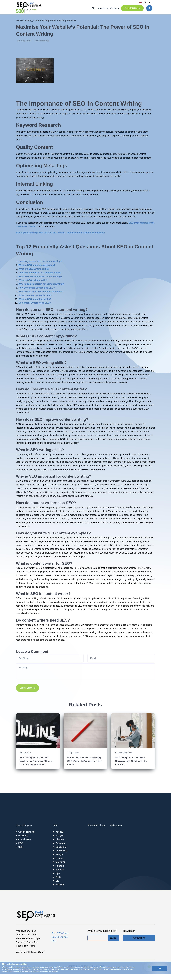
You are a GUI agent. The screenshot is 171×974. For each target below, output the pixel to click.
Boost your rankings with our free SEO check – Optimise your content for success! (60, 232)
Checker (60, 839)
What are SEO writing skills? (34, 269)
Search (113, 938)
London (59, 858)
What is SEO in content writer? (35, 299)
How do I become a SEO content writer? (40, 272)
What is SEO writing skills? (33, 280)
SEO (55, 825)
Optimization (24, 839)
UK (57, 881)
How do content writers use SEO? (37, 287)
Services (60, 869)
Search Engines (24, 825)
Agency (59, 832)
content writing (24, 20)
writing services (67, 20)
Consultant (61, 847)
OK (159, 968)
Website (60, 884)
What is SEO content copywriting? (37, 265)
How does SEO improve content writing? (40, 276)
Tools (58, 877)
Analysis (60, 835)
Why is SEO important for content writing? (41, 284)
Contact (113, 8)
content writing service (45, 20)
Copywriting (61, 850)
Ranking (60, 866)
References (116, 825)
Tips (58, 873)
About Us (102, 8)
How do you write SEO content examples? (41, 291)
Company (60, 843)
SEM (20, 847)
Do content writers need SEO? (35, 303)
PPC (20, 843)
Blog (94, 8)
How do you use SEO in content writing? (40, 261)
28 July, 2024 (24, 40)
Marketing (23, 835)
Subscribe (139, 938)
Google (59, 854)
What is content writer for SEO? (35, 295)
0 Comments (42, 40)
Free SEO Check (132, 8)
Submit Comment (27, 688)
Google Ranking (26, 832)
